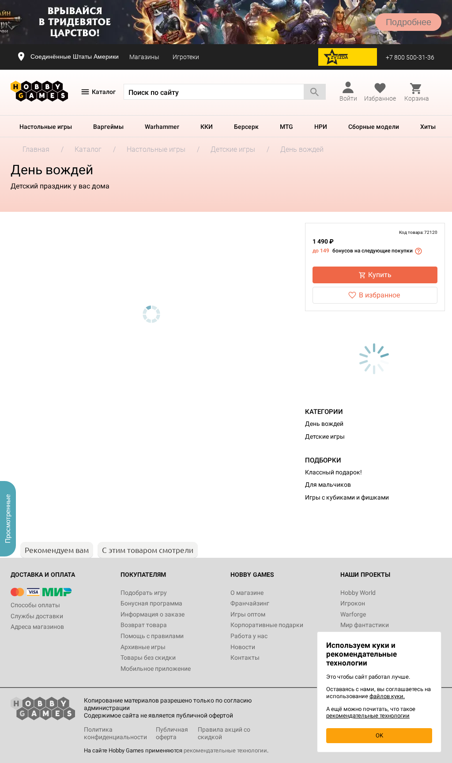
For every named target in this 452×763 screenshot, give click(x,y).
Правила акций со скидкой (224, 733)
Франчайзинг (249, 603)
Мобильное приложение (156, 668)
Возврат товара (144, 624)
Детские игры (325, 436)
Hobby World (358, 592)
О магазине (247, 592)
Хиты (428, 126)
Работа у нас (248, 635)
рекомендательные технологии (225, 750)
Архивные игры (143, 646)
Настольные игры (45, 126)
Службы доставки (37, 616)
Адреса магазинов (37, 626)
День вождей (324, 423)
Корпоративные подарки (266, 624)
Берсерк (246, 126)
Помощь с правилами (152, 635)
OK (379, 735)
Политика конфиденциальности (115, 733)
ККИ (206, 126)
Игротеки (186, 56)
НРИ (320, 126)
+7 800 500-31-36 (410, 57)
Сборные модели (373, 126)
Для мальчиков (328, 484)
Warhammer (162, 126)
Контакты (245, 657)
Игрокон (352, 603)
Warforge (353, 614)
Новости (242, 646)
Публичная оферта (172, 733)
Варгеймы (108, 126)
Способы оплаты (35, 605)
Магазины (144, 56)
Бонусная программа (151, 603)
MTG (286, 126)
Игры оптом (247, 614)
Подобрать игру (144, 592)
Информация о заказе (153, 614)
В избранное (379, 295)
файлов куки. (387, 696)
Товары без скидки (148, 657)
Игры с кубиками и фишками (347, 497)
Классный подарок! (333, 472)
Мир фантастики (364, 624)
